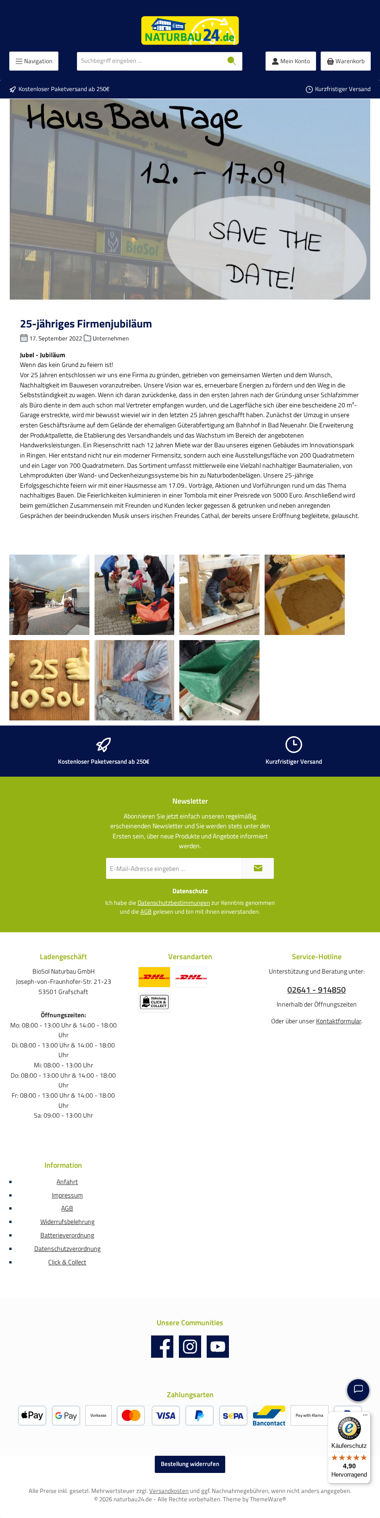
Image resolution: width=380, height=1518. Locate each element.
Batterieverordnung (67, 1235)
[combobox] (149, 61)
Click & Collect (67, 1262)
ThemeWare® (268, 1499)
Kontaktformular (338, 1021)
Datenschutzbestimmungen (174, 903)
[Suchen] (232, 61)
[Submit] (257, 868)
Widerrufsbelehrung (67, 1222)
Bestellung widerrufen (190, 1463)
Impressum (67, 1195)
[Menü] (365, 1417)
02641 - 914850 (316, 989)
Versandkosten (169, 1490)
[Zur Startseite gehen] (190, 30)
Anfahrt (67, 1182)
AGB (146, 912)
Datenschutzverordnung (67, 1248)
